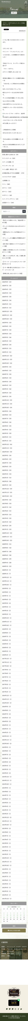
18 (10, 917)
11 (10, 915)
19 (14, 917)
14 (20, 915)
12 (14, 915)
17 (7, 917)
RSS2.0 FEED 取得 (14, 930)
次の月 (18, 907)
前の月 (9, 907)
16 (4, 917)
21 (20, 917)
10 (7, 915)
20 (17, 917)
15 (24, 915)
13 (17, 915)
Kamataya (14, 992)
